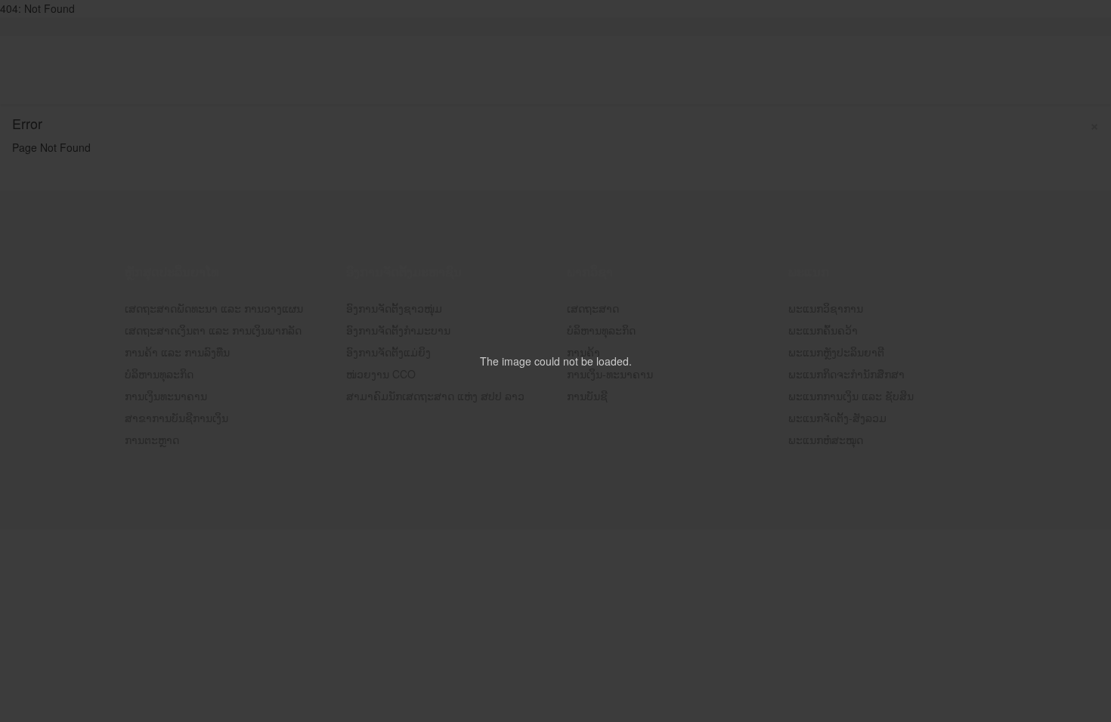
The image (505, 361)
